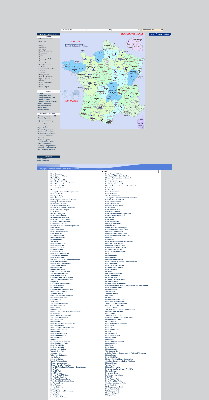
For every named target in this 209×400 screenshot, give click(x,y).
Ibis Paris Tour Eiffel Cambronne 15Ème (65, 259)
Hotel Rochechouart (58, 243)
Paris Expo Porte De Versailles (61, 295)
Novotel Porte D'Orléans (59, 375)
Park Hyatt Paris (56, 309)
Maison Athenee (111, 349)
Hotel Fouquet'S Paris (113, 174)
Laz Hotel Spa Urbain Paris (60, 206)
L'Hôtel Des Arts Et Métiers (60, 283)
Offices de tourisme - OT (47, 116)
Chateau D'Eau (56, 299)
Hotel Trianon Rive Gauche (60, 220)
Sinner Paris (54, 393)
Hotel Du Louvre (111, 194)
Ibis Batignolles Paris (58, 305)
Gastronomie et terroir (46, 132)
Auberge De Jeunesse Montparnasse (64, 192)
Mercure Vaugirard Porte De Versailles (119, 359)
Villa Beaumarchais (112, 391)
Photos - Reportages (45, 130)
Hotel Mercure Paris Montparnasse (118, 214)
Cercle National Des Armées (115, 247)
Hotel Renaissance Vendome (116, 323)
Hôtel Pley (54, 369)
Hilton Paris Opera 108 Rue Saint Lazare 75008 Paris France (127, 285)
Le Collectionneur (57, 235)
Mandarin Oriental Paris (114, 243)
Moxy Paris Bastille (57, 237)
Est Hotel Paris (110, 226)
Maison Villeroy (111, 363)
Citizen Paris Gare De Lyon (115, 216)
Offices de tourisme (45, 39)
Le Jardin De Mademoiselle (60, 222)
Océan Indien (42, 107)
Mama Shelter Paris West (59, 218)
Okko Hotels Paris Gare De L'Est (62, 327)
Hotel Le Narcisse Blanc (59, 231)
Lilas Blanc (54, 389)
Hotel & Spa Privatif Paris (59, 253)
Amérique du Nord (44, 96)
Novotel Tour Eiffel (57, 247)
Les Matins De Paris (112, 212)
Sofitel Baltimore (56, 387)
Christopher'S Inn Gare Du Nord (117, 176)
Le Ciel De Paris (56, 395)
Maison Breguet (111, 255)
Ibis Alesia (109, 295)
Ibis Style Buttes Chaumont (60, 180)
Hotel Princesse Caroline (114, 341)
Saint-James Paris (112, 192)
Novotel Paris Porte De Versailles (62, 208)
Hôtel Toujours (56, 385)
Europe (40, 94)
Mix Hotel (108, 237)
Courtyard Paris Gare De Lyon (116, 230)
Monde (48, 91)
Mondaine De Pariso (57, 269)
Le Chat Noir (110, 190)
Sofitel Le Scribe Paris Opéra (116, 303)
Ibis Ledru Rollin (56, 319)
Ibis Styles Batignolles (113, 273)
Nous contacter (43, 161)
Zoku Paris (54, 301)
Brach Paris (109, 239)
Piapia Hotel (109, 218)
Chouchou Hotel (56, 251)
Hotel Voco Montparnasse (115, 301)
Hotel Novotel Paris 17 (58, 333)
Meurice (53, 190)
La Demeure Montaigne (114, 375)
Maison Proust (110, 355)
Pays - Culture (43, 128)
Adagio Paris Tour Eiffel (59, 255)
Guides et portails (44, 118)
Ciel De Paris (55, 357)
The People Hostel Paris (59, 273)
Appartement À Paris (58, 265)
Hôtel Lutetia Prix (56, 194)
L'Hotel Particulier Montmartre (61, 391)
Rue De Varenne (111, 263)
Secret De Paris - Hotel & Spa (116, 233)
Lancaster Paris (111, 343)
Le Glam (108, 271)
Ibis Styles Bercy (56, 196)
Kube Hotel (109, 325)
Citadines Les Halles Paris (115, 279)
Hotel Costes (110, 313)
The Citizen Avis (111, 351)
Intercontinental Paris (58, 204)
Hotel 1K (108, 327)
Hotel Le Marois (111, 180)
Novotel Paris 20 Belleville (115, 200)
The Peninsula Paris (112, 196)
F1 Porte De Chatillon (58, 377)
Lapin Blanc (109, 339)
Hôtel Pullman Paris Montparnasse (63, 182)
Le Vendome (55, 313)
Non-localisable (43, 109)
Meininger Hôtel (56, 337)
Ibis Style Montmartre (113, 224)
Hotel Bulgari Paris (112, 329)
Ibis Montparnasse (57, 325)
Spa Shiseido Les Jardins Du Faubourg (120, 309)
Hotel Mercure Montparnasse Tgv (62, 323)
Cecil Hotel (54, 212)
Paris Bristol (55, 228)
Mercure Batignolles (112, 393)
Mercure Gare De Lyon (58, 291)
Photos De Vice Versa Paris (115, 245)
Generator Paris (56, 267)
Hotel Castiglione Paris (59, 343)
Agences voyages (44, 120)
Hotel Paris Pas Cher (58, 186)
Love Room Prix (56, 233)
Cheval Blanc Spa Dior (58, 224)
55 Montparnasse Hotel (114, 387)
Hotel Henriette (111, 385)
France (48, 37)
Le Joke (108, 331)
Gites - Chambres (44, 144)
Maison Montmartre (112, 367)
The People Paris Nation (59, 303)
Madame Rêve (55, 321)
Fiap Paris (109, 345)
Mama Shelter (55, 178)
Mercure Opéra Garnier (58, 329)
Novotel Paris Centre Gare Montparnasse (65, 311)
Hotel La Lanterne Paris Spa (115, 251)
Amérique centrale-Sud (46, 98)
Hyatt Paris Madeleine (58, 261)
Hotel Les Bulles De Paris (114, 265)
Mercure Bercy (110, 337)
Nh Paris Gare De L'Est (113, 249)
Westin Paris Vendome (58, 361)
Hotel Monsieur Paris (113, 202)
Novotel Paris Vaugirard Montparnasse (64, 226)
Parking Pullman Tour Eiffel (60, 202)
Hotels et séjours (44, 140)
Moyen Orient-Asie (44, 104)
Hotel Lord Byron (111, 373)
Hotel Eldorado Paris (58, 335)
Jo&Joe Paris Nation (58, 349)
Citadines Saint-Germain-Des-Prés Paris (120, 361)
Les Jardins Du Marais (58, 397)
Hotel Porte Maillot (57, 345)
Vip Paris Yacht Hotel (113, 315)
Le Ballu (108, 297)
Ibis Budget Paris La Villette (115, 184)
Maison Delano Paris (113, 319)
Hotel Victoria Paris (112, 389)
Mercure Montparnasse (59, 363)
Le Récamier (110, 208)
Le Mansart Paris (111, 281)
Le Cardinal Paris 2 (57, 287)
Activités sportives (44, 126)
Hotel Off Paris (55, 371)
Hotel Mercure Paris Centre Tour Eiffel (119, 369)
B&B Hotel (54, 281)
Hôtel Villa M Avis (111, 357)
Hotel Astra (109, 220)
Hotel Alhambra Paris (58, 184)
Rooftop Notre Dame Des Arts (61, 289)
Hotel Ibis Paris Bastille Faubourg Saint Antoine (68, 367)
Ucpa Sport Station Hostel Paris (62, 381)
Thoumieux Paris (111, 293)
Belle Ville (109, 377)
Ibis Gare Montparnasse (114, 259)
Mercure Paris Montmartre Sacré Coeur (119, 178)
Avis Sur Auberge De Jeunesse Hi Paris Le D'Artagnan (125, 353)
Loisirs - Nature (43, 124)
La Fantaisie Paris (57, 285)
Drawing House (56, 239)
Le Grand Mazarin (57, 347)
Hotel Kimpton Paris (112, 210)
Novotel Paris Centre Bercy (60, 263)
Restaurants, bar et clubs (47, 134)
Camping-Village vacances (47, 146)
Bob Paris (109, 188)
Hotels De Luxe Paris (58, 216)
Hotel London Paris (112, 275)
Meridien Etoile (110, 257)
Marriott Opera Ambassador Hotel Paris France (122, 186)
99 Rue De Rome (111, 307)
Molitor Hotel (55, 331)
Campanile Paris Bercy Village (61, 277)
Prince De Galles (56, 359)
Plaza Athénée (55, 198)
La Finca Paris (110, 321)
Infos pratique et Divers (46, 150)
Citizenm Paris (55, 353)
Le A (107, 253)
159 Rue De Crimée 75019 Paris (61, 279)
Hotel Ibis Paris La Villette (114, 182)
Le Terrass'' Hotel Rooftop (60, 341)
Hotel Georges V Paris (58, 176)
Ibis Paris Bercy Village (58, 214)
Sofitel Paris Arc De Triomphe (116, 228)
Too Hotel (54, 241)
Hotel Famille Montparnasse (60, 315)
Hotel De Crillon (111, 269)
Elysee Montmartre (57, 230)
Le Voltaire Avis (111, 277)
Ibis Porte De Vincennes (114, 231)
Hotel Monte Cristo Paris (114, 305)
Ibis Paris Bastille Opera (114, 206)
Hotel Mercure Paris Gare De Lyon (118, 235)
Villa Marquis (110, 291)
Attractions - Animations (47, 122)
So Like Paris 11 (111, 333)
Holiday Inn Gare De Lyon (115, 299)
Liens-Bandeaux (43, 159)
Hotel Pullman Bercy (58, 275)
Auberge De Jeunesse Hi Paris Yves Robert (121, 198)
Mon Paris (54, 339)
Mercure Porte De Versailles (60, 365)
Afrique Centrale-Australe (47, 102)
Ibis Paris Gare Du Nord (114, 311)
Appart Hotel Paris (57, 188)
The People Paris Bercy (59, 317)
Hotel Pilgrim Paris (112, 222)
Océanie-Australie (44, 106)
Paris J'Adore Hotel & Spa (60, 271)
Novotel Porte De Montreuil (115, 283)
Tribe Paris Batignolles (58, 355)
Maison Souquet (111, 289)
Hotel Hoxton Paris (57, 257)
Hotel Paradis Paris (112, 379)
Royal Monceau (56, 373)
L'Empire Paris (110, 395)
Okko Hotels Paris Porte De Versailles (119, 241)
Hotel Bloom (55, 307)
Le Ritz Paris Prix (56, 249)
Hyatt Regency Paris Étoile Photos (63, 200)
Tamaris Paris (110, 365)
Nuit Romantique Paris (58, 297)
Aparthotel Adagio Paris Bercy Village (119, 317)
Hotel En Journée (56, 174)
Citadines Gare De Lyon (114, 267)
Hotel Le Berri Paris (112, 335)
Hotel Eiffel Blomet (112, 204)
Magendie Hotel (111, 371)
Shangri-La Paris (56, 293)
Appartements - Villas (46, 142)
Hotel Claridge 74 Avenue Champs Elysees (121, 261)
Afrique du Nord (44, 100)
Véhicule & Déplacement (47, 148)
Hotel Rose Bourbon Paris (60, 379)
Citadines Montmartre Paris (115, 383)
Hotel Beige (109, 347)
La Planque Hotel (56, 383)
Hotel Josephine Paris (113, 381)
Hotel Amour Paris (57, 245)
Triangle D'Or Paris (57, 351)
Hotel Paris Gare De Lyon (59, 210)
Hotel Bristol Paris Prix (113, 287)
